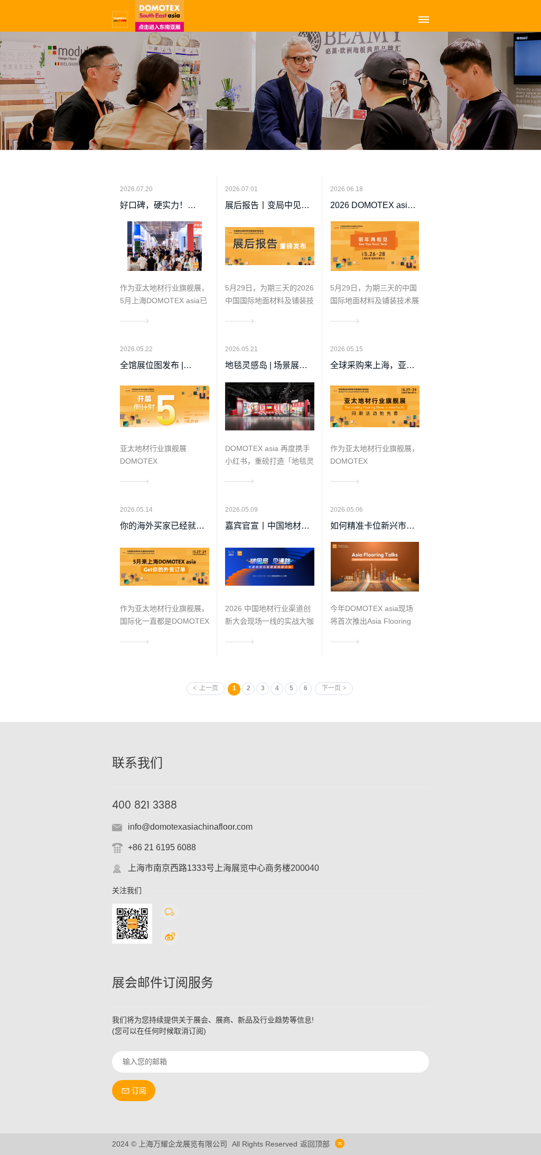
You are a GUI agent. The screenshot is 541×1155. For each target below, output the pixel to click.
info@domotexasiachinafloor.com (190, 826)
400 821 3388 (144, 805)
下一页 (331, 688)
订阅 (139, 1090)
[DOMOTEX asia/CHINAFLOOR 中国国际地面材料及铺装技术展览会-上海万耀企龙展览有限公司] (120, 19)
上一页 (208, 688)
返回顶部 (315, 1144)
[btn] (423, 19)
